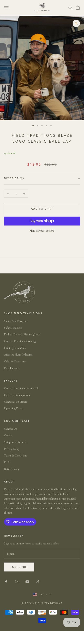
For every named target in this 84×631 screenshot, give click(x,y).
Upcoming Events (14, 408)
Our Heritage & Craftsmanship (21, 388)
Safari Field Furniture (16, 321)
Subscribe (19, 567)
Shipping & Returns (15, 442)
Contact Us (10, 428)
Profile (7, 462)
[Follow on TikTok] (38, 582)
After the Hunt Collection (18, 354)
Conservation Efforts (15, 401)
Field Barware (11, 368)
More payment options (42, 230)
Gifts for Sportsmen (15, 361)
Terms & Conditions (15, 455)
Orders (8, 435)
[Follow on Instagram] (17, 582)
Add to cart (42, 208)
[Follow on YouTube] (27, 582)
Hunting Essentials (15, 348)
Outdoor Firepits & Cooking (20, 341)
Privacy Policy (11, 449)
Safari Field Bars (13, 328)
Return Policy (11, 469)
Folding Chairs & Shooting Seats (22, 334)
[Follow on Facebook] (6, 582)
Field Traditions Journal (17, 395)
